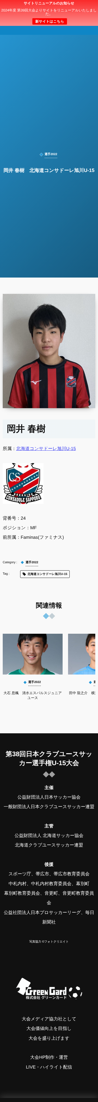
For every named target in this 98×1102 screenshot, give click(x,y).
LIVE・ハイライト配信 (49, 1067)
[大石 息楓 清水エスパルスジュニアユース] (33, 654)
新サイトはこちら (49, 21)
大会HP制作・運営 (49, 1057)
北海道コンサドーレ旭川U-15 (46, 448)
